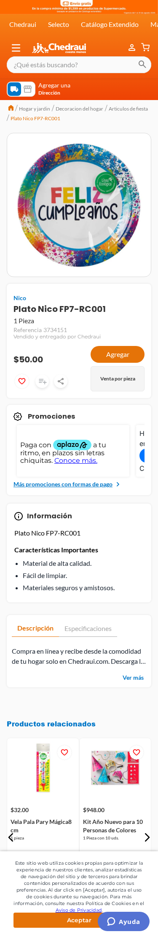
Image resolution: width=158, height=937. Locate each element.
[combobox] (79, 64)
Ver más (133, 677)
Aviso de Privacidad (79, 910)
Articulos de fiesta (128, 109)
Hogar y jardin (34, 109)
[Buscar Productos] (142, 65)
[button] (16, 48)
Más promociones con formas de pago (62, 484)
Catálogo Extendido (110, 24)
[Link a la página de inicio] (11, 108)
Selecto (58, 24)
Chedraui (22, 24)
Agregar (117, 354)
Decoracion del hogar (79, 109)
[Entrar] (133, 48)
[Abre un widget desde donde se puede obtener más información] (124, 922)
